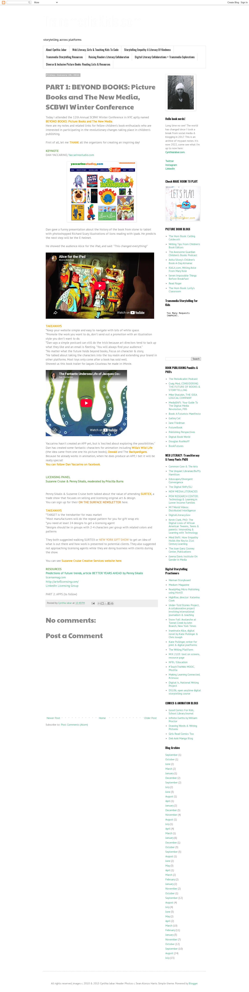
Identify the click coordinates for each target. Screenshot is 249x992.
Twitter (169, 161)
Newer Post (53, 718)
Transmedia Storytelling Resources (64, 57)
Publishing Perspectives (182, 432)
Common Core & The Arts (183, 466)
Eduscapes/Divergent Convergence (181, 480)
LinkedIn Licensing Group (62, 586)
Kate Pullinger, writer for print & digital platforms (183, 643)
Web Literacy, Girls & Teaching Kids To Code (95, 50)
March (168, 768)
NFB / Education (178, 662)
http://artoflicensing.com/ (62, 581)
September (171, 754)
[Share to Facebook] (109, 603)
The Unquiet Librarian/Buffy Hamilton (184, 472)
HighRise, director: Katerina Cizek (184, 599)
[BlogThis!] (102, 603)
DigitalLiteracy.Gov (179, 515)
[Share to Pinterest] (112, 603)
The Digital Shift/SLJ (180, 486)
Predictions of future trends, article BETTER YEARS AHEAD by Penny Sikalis (94, 573)
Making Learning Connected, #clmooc (184, 676)
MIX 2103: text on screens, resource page (184, 655)
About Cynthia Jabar (56, 50)
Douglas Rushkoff (179, 441)
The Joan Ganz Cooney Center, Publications (181, 550)
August (169, 796)
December (171, 778)
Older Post (150, 718)
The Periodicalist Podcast (183, 379)
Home (102, 718)
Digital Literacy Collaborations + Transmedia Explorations (165, 57)
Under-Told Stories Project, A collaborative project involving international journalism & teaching (184, 610)
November (171, 814)
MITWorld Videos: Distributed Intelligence (182, 508)
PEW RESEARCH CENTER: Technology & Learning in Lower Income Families (184, 499)
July (167, 787)
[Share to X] (105, 603)
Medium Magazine (179, 584)
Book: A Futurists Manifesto (185, 413)
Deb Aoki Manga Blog (181, 738)
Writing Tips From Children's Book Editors (184, 245)
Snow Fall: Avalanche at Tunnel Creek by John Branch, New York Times (182, 623)
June (167, 764)
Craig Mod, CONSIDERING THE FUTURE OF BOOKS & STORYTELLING (184, 387)
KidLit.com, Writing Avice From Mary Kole (182, 269)
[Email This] (99, 603)
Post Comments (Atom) (74, 724)
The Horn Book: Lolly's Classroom (182, 289)
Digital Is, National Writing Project (184, 684)
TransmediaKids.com (92, 21)
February (170, 879)
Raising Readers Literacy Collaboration (109, 57)
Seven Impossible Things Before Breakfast (183, 277)
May (167, 865)
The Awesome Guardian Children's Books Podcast (183, 253)
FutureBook (175, 427)
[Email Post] (92, 603)
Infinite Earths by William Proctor (183, 719)
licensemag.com (56, 577)
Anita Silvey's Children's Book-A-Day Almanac (182, 261)
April (167, 801)
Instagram (171, 164)
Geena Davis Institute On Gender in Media (183, 558)
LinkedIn (170, 168)
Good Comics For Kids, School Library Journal (181, 711)
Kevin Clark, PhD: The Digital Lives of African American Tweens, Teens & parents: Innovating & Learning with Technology (184, 526)
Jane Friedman (177, 422)
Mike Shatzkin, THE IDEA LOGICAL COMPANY (183, 396)
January (169, 773)
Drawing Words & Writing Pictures (183, 727)
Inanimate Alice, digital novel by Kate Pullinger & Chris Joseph (183, 634)
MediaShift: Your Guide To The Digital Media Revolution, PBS (183, 406)
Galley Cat (175, 418)
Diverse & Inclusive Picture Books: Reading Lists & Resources (78, 64)
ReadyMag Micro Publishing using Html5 (184, 591)
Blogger (193, 983)
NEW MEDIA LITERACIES (183, 491)
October (170, 759)
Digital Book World (179, 436)
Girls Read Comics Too (181, 733)
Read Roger (175, 283)
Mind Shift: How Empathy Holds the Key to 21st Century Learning (183, 540)
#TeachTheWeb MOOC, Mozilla (182, 668)
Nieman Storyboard (180, 580)
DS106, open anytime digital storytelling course (185, 692)
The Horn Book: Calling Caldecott (182, 237)
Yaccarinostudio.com (81, 155)
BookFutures (176, 446)
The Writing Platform (181, 649)
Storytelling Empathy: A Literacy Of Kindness (147, 50)
